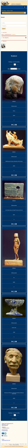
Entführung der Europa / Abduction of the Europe (14, 161)
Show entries (14, 68)
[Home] (12, 3)
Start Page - (3, 10)
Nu (14, 277)
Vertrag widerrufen (16, 444)
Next (17, 64)
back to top (14, 418)
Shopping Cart (14, 12)
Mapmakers (5, 41)
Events (11, 444)
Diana (14, 110)
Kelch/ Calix (14, 327)
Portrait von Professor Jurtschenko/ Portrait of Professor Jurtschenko (14, 393)
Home (2, 34)
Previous (11, 64)
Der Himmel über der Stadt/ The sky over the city (14, 210)
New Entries (5, 32)
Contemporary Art (8, 34)
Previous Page (10, 10)
